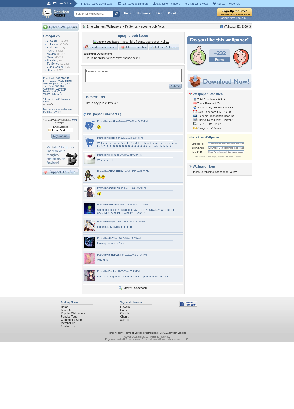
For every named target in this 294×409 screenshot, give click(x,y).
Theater (51, 60)
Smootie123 (115, 204)
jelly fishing (207, 172)
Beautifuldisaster (223, 107)
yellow (233, 172)
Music (50, 57)
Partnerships (151, 333)
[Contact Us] (61, 164)
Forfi (111, 271)
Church (124, 313)
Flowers (125, 306)
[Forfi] (89, 279)
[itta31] (89, 246)
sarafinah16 (115, 121)
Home (128, 13)
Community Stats (72, 319)
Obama (124, 316)
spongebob (222, 172)
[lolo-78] (89, 163)
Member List (68, 323)
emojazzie (114, 188)
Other (50, 70)
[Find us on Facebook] (188, 305)
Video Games (55, 66)
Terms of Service (133, 333)
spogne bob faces (153, 26)
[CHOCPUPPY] (89, 179)
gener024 (48, 104)
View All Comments (135, 288)
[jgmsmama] (89, 263)
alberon (112, 137)
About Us (67, 310)
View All (52, 41)
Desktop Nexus (140, 336)
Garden (124, 310)
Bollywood (53, 44)
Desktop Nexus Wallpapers (55, 13)
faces (196, 172)
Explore (142, 13)
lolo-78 (112, 154)
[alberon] (89, 146)
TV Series (53, 63)
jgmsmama (114, 254)
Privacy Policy (115, 333)
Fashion (52, 47)
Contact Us (68, 326)
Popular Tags (69, 316)
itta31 (111, 238)
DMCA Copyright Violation (173, 333)
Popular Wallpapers (73, 313)
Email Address (60, 126)
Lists (159, 13)
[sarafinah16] (89, 129)
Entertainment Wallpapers (104, 26)
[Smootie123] (89, 213)
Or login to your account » (234, 18)
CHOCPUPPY (115, 171)
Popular (173, 13)
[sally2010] (89, 230)
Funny (50, 50)
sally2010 (113, 221)
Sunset (124, 319)
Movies (51, 54)
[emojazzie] (89, 196)
